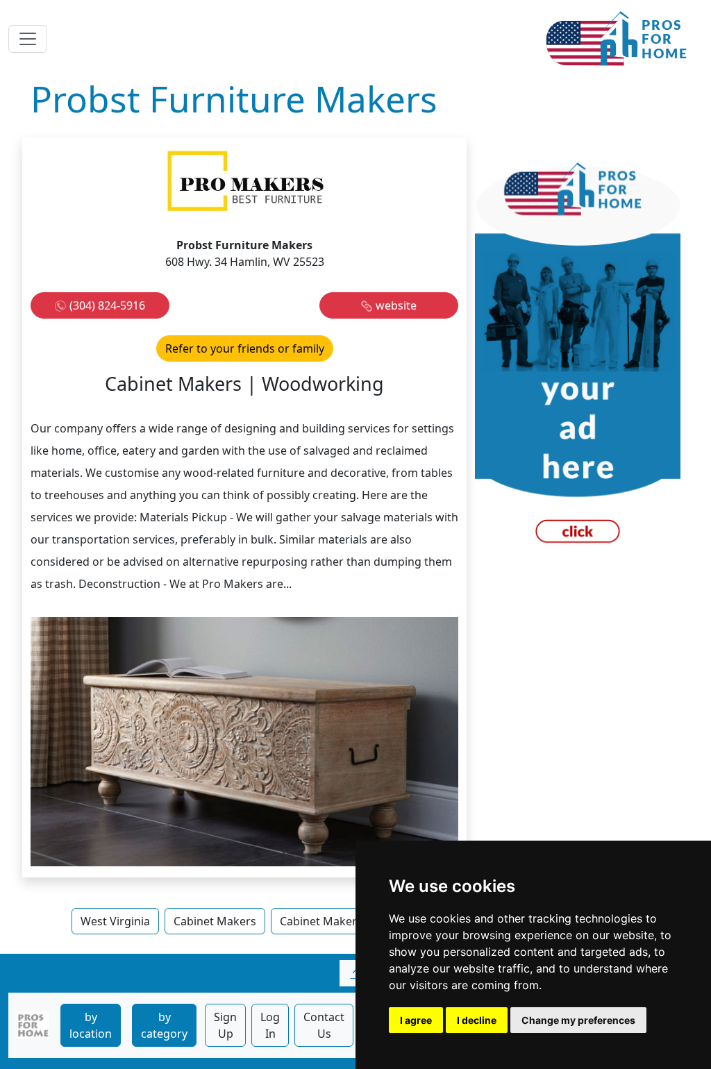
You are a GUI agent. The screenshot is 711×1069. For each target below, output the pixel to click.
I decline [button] (476, 1020)
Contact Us (323, 1025)
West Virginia (115, 921)
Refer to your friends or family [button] (244, 348)
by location (90, 1025)
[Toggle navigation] (27, 39)
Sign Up (225, 1025)
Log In (270, 1025)
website (396, 305)
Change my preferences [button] (578, 1020)
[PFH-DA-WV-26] (577, 358)
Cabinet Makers (215, 921)
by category (164, 1025)
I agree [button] (416, 1020)
